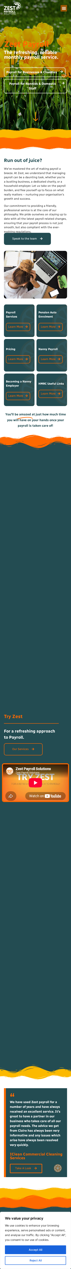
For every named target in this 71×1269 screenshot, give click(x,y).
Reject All (36, 1260)
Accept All (35, 1249)
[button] (64, 8)
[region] (35, 1240)
